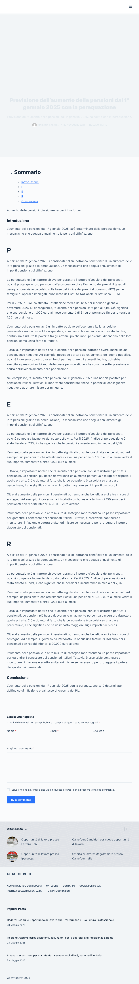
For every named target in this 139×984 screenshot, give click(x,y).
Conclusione (29, 201)
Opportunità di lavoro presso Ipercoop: (40, 856)
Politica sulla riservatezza (24, 890)
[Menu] (130, 6)
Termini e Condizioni (58, 890)
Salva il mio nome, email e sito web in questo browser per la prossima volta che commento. (63, 789)
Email (54, 731)
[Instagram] (19, 874)
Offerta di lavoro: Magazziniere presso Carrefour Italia (97, 856)
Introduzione (30, 182)
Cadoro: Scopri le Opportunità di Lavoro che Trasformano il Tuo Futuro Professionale (60, 919)
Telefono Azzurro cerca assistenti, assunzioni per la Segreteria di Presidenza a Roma (60, 937)
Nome (11, 731)
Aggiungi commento (21, 748)
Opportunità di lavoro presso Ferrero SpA (40, 842)
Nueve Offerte (98, 124)
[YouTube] (30, 874)
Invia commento (20, 799)
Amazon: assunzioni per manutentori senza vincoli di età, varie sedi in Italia (54, 955)
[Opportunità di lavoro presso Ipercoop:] (12, 856)
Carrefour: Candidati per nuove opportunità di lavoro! (100, 842)
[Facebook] (8, 874)
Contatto (69, 885)
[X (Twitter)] (13, 874)
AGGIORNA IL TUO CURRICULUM (24, 885)
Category (52, 885)
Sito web (98, 731)
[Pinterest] (24, 874)
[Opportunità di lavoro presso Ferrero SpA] (12, 842)
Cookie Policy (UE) (90, 885)
